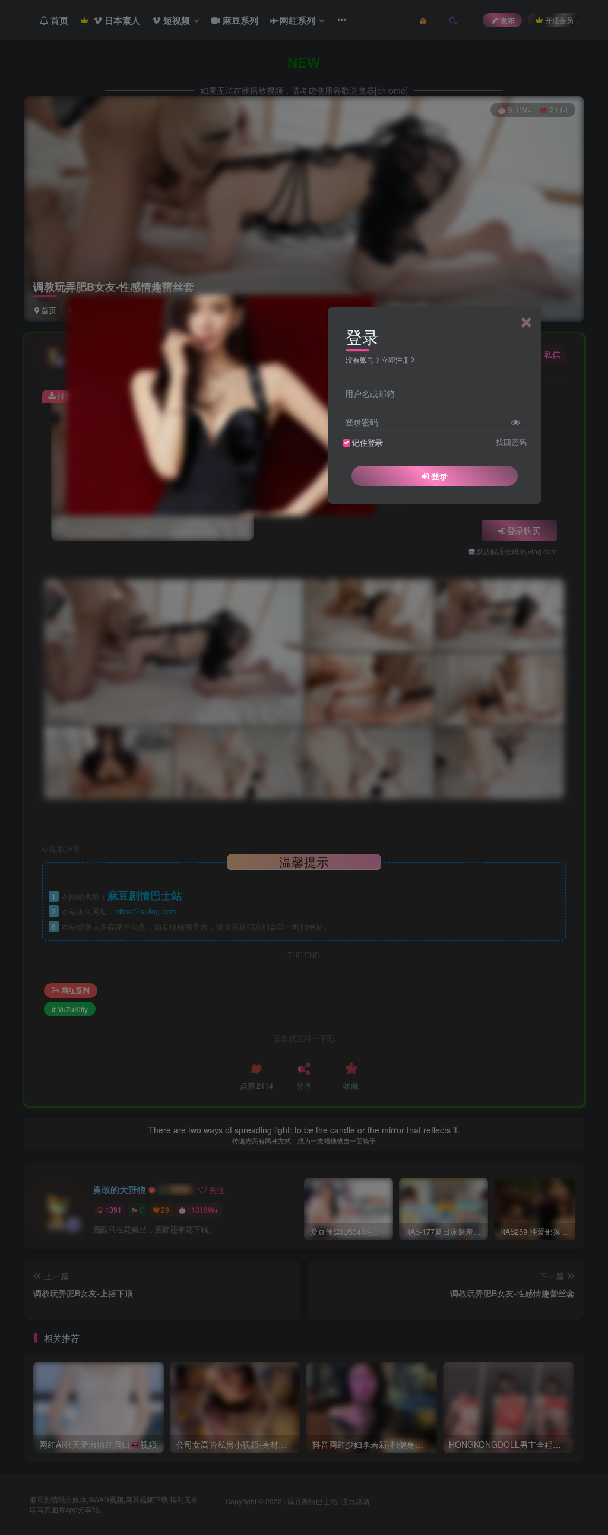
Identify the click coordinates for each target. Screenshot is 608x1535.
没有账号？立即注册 (378, 359)
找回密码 (511, 442)
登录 (439, 476)
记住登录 (367, 442)
